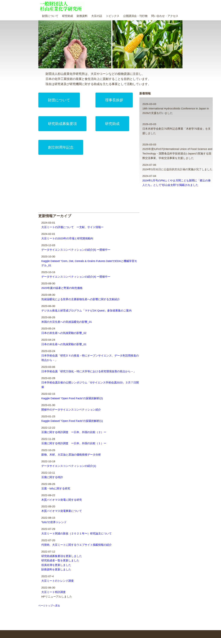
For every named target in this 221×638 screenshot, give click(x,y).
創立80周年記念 (61, 147)
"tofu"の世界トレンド (54, 522)
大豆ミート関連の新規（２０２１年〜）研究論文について (76, 533)
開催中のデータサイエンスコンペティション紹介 (71, 409)
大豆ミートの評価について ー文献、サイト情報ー (72, 227)
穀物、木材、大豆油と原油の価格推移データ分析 (71, 454)
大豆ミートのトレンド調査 (57, 580)
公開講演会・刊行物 (135, 15)
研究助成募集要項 (62, 124)
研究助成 (67, 15)
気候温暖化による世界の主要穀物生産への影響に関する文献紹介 (80, 299)
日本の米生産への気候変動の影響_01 (63, 344)
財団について (50, 15)
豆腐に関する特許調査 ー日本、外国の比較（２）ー (73, 432)
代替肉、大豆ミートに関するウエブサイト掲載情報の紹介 (76, 544)
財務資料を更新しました (56, 569)
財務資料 (82, 15)
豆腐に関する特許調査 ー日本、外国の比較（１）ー (73, 443)
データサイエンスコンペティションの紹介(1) (68, 465)
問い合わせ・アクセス (164, 15)
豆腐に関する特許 (52, 477)
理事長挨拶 (114, 100)
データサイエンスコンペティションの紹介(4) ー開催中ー (75, 276)
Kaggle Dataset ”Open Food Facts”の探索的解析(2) (72, 398)
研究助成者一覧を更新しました (60, 560)
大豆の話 (96, 15)
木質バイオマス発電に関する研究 (61, 499)
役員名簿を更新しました (56, 564)
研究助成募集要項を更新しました (61, 556)
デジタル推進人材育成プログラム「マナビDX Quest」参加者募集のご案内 (86, 310)
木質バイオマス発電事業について (61, 510)
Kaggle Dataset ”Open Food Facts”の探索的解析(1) (72, 420)
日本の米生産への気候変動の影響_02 (63, 333)
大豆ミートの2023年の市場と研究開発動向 (67, 238)
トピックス (112, 15)
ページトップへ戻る (49, 605)
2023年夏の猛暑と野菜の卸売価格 (62, 287)
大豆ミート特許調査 (53, 592)
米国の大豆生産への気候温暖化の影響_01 (66, 321)
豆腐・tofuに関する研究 (55, 488)
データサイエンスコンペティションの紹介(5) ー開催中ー (75, 249)
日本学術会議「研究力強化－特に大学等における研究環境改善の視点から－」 (88, 371)
